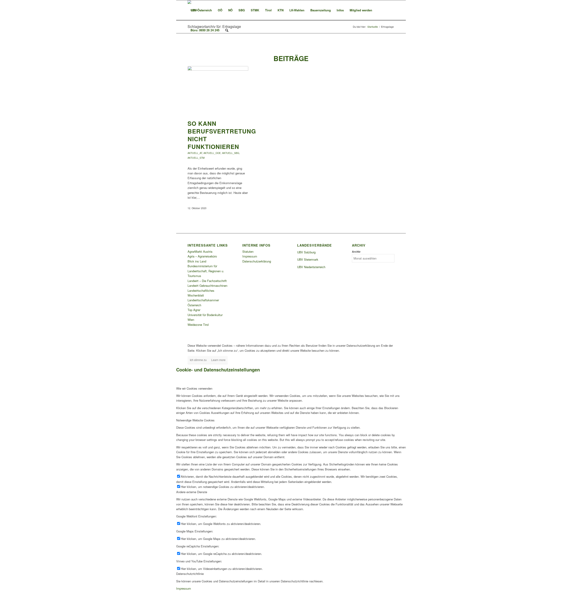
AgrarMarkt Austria (200, 251)
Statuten (247, 251)
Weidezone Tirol (198, 324)
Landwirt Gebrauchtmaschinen (207, 285)
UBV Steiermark (307, 259)
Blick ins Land (197, 261)
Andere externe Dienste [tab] (191, 492)
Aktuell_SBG (230, 153)
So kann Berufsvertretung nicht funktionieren (222, 135)
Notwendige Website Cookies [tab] (195, 420)
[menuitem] (201, 10)
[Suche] (226, 30)
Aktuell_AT (195, 153)
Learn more (218, 360)
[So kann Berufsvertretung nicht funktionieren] (218, 90)
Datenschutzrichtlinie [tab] (190, 573)
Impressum (249, 256)
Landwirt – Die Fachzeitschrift (207, 281)
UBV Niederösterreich (311, 267)
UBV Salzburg (306, 252)
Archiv (356, 252)
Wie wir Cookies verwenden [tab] (194, 388)
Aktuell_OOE (212, 153)
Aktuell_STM (196, 157)
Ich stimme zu (198, 360)
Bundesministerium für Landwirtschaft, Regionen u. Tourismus (206, 271)
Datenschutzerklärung (256, 261)
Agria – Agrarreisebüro (202, 256)
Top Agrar (194, 310)
